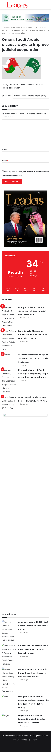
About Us (15, 740)
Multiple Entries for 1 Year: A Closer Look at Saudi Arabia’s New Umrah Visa (32, 311)
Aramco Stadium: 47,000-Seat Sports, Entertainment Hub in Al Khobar (33, 626)
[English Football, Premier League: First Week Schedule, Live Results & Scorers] (9, 718)
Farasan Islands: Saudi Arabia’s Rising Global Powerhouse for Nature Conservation (33, 673)
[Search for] (47, 6)
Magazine (36, 740)
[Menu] (3, 6)
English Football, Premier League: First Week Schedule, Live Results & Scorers (32, 719)
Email (5, 160)
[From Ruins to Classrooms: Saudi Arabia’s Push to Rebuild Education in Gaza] (9, 340)
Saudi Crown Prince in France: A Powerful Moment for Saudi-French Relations (33, 649)
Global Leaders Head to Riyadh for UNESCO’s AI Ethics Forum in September (33, 358)
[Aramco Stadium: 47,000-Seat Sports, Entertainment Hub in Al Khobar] (9, 631)
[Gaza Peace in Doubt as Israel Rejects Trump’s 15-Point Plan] (9, 402)
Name (5, 149)
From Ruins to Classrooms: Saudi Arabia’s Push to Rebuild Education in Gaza (32, 335)
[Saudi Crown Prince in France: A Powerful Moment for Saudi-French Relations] (9, 655)
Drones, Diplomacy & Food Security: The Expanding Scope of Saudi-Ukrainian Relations (33, 374)
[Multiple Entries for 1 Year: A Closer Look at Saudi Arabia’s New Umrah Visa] (9, 316)
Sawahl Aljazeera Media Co (20, 736)
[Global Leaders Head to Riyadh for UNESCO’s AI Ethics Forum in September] (9, 358)
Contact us (25, 740)
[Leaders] (17, 5)
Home (6, 28)
